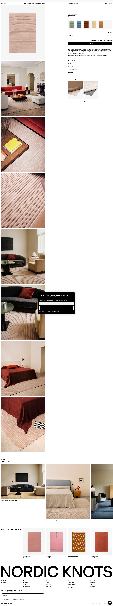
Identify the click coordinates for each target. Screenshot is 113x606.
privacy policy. (57, 311)
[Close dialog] (74, 293)
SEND (56, 307)
